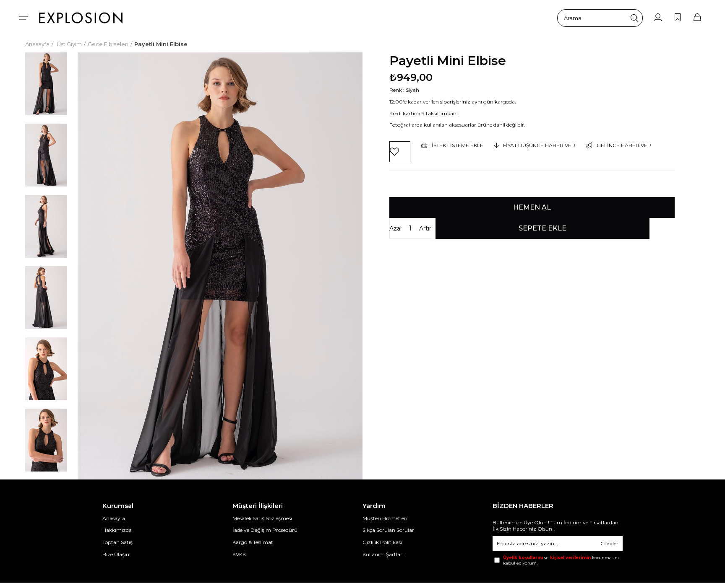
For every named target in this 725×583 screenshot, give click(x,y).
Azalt (395, 228)
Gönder (609, 543)
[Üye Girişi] (657, 17)
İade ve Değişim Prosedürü (264, 530)
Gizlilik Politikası (382, 542)
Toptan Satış (117, 542)
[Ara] (634, 18)
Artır (425, 228)
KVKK (239, 554)
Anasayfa (113, 518)
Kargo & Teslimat (252, 542)
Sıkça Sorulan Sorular (388, 530)
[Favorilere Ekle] (399, 151)
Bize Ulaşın (115, 554)
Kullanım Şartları (383, 554)
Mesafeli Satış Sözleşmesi (262, 518)
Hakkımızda (117, 530)
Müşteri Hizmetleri (384, 518)
